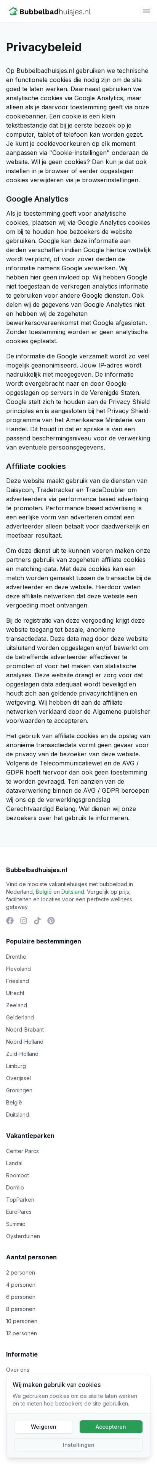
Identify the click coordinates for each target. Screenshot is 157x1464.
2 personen (20, 1272)
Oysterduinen (23, 1236)
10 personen (21, 1321)
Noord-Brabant (25, 1029)
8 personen (20, 1309)
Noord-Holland (24, 1041)
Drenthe (16, 956)
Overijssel (18, 1078)
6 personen (20, 1297)
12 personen (21, 1333)
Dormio (15, 1187)
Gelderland (20, 1017)
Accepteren (111, 1426)
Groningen (19, 1090)
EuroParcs (19, 1211)
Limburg (16, 1066)
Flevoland (18, 968)
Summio (16, 1224)
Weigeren (43, 1426)
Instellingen (79, 1445)
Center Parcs (22, 1151)
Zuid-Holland (22, 1054)
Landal (14, 1163)
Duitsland (72, 891)
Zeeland (16, 1005)
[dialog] (78, 1416)
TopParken (20, 1199)
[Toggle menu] (146, 11)
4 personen (20, 1284)
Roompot (17, 1175)
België (44, 891)
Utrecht (15, 993)
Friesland (17, 981)
